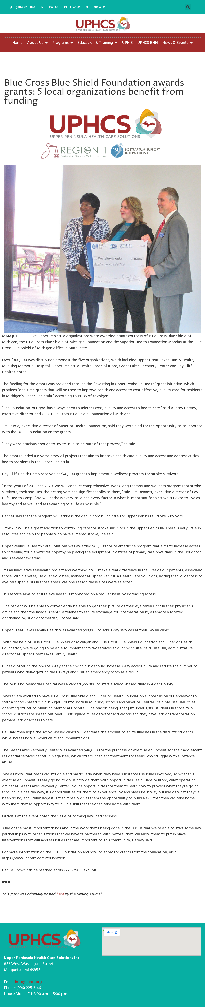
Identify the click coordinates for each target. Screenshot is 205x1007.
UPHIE (127, 43)
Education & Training (95, 43)
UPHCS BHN (147, 43)
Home (17, 43)
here (60, 894)
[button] (188, 7)
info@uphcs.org (28, 982)
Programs (60, 43)
